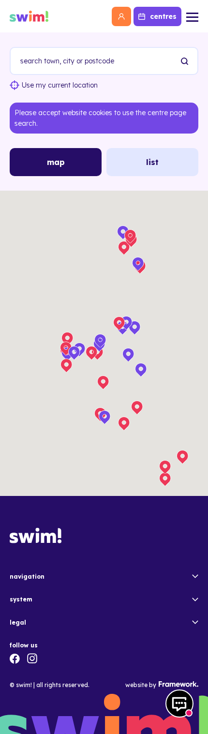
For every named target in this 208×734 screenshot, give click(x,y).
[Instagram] (32, 658)
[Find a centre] (184, 61)
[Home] (29, 16)
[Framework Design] (177, 684)
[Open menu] (192, 16)
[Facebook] (15, 658)
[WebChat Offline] (179, 703)
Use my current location (60, 85)
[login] (121, 16)
